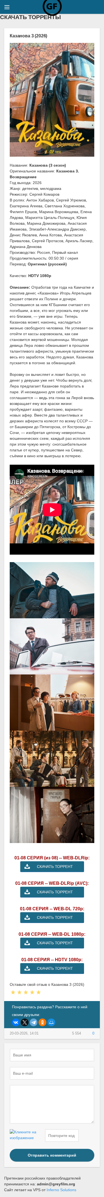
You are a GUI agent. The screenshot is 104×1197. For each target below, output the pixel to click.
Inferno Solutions (61, 1190)
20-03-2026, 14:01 (24, 1033)
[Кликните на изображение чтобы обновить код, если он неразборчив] (27, 1135)
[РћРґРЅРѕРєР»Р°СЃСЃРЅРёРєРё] (42, 1022)
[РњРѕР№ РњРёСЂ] (51, 1022)
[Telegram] (33, 1022)
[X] (25, 1022)
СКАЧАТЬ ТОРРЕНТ (55, 866)
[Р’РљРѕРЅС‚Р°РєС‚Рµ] (16, 1022)
